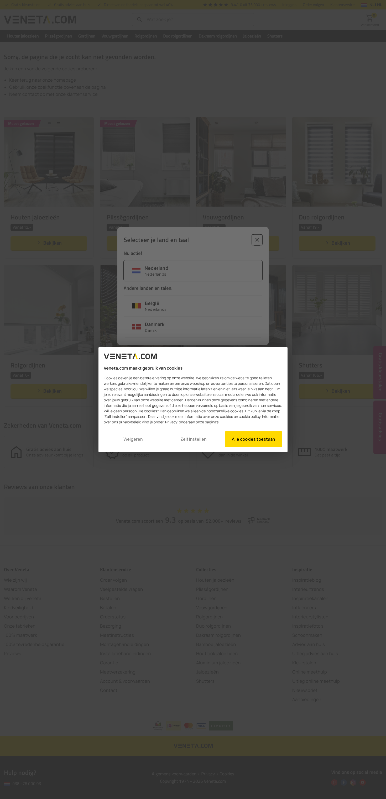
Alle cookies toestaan (253, 439)
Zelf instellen (193, 439)
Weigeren (133, 439)
